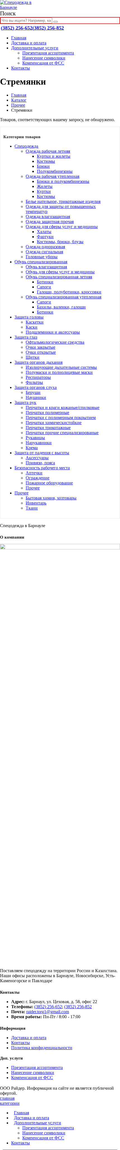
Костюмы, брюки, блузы (60, 241)
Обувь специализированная (41, 261)
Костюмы (46, 161)
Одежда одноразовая (45, 246)
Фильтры (34, 382)
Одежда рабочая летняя (48, 151)
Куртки (44, 191)
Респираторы (38, 377)
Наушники (36, 397)
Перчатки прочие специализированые (62, 432)
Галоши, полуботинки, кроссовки (69, 292)
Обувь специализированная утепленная (63, 297)
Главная (18, 37)
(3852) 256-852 (48, 28)
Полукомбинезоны (55, 171)
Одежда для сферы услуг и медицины (62, 226)
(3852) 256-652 (16, 28)
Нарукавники (39, 442)
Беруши (33, 392)
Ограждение (37, 477)
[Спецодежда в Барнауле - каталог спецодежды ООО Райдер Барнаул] (21, 7)
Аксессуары (37, 457)
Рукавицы (35, 437)
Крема (32, 447)
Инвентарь (36, 503)
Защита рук (25, 402)
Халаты (44, 231)
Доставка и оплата (28, 42)
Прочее (33, 488)
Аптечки (34, 472)
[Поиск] (55, 22)
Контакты (20, 68)
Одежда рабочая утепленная (52, 176)
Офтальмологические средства (55, 342)
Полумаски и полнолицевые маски (59, 372)
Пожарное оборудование (49, 482)
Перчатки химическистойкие (53, 422)
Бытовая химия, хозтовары (51, 498)
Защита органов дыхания (39, 362)
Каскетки (35, 322)
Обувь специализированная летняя (59, 276)
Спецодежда (26, 146)
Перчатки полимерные (47, 412)
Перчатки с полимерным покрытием (61, 417)
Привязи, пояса (40, 462)
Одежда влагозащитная (48, 216)
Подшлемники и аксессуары (53, 332)
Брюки (43, 166)
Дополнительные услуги (34, 48)
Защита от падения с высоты (42, 452)
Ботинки (45, 281)
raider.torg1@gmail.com (47, 1011)
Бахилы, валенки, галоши (61, 307)
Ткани (32, 508)
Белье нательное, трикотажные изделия (63, 201)
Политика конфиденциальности (41, 1047)
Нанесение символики (43, 58)
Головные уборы (41, 256)
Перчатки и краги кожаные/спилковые (62, 407)
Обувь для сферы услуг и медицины (60, 271)
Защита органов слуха (36, 387)
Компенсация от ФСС (43, 63)
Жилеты (44, 186)
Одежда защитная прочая (50, 221)
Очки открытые (41, 352)
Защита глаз (26, 337)
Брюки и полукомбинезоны (63, 181)
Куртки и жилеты (53, 156)
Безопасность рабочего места (42, 467)
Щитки (32, 357)
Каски (31, 327)
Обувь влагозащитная (46, 266)
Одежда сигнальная (44, 251)
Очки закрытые (40, 347)
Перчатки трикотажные (48, 427)
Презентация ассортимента (48, 53)
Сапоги (44, 286)
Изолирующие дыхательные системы (61, 367)
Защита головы (29, 317)
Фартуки (45, 236)
